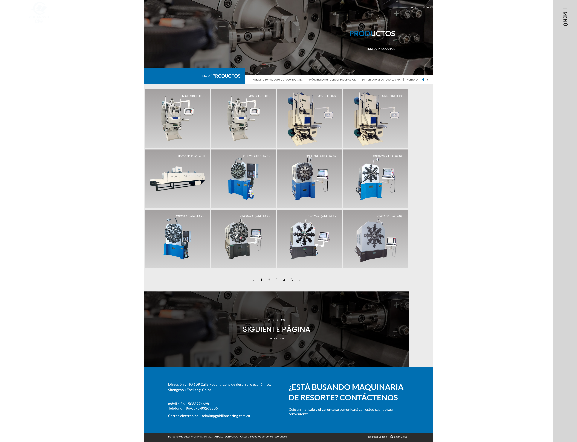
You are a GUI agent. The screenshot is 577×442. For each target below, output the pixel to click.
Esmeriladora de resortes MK (381, 79)
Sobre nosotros (434, 7)
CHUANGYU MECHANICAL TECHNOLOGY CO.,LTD (221, 436)
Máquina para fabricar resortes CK (332, 79)
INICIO (413, 7)
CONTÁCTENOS (519, 7)
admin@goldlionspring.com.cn (226, 415)
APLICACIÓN (479, 7)
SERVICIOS (498, 7)
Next (427, 79)
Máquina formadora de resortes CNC (278, 79)
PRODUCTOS (458, 7)
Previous (423, 79)
